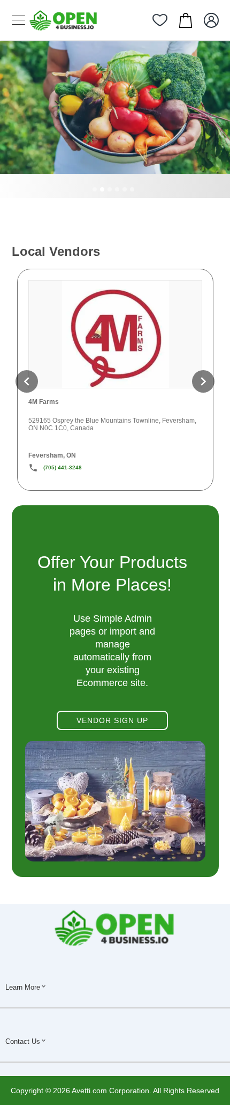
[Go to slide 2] (102, 189)
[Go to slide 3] (110, 189)
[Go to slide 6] (132, 189)
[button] (27, 381)
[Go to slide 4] (117, 189)
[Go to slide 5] (124, 189)
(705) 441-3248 (62, 467)
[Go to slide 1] (95, 189)
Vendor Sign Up (112, 720)
